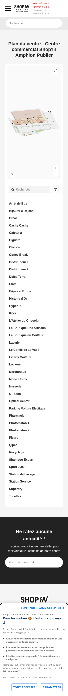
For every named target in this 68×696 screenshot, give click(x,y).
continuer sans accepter (41, 608)
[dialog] (34, 649)
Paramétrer (51, 687)
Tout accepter (24, 687)
